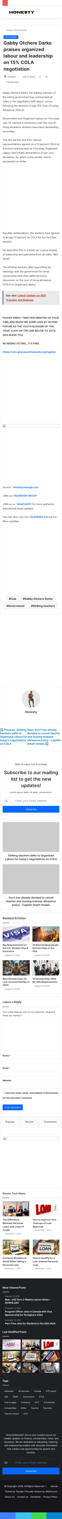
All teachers (23, 1391)
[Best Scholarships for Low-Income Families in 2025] (16, 967)
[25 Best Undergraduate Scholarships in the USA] (46, 934)
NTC (37, 1402)
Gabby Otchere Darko (38, 598)
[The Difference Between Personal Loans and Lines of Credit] (16, 1208)
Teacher (35, 1408)
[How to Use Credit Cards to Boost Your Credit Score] (31, 1368)
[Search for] (58, 13)
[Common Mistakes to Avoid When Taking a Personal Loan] (16, 1247)
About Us (10, 1496)
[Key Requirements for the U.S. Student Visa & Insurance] (16, 934)
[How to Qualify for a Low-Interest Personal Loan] (46, 1247)
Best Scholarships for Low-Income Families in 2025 (16, 981)
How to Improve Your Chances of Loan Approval (45, 1223)
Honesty (12, 76)
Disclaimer (36, 1496)
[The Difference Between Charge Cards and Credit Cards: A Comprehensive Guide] (11, 1368)
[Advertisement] (31, 199)
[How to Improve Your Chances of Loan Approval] (46, 1208)
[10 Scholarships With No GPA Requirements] (46, 967)
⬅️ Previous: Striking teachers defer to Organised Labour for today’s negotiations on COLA (13, 736)
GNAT (15, 1396)
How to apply (10, 1402)
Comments (50, 1121)
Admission (9, 1391)
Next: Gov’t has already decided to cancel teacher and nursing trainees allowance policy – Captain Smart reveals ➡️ (44, 736)
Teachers (47, 1408)
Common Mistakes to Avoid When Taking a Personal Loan (15, 1261)
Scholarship (49, 1402)
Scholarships (10, 1408)
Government (16, 606)
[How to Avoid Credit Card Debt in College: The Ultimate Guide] (50, 1368)
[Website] (31, 718)
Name (7, 1055)
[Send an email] (17, 76)
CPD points (51, 1391)
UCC (25, 1413)
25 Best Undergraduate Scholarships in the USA (45, 948)
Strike (23, 1408)
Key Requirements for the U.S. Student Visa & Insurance (15, 948)
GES (6, 1396)
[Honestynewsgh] (21, 12)
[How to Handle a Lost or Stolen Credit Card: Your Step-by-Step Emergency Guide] (50, 1356)
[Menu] (4, 13)
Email (6, 1068)
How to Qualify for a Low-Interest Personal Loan (45, 1261)
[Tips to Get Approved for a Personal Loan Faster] (11, 1344)
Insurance (25, 1402)
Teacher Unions (11, 1413)
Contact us (22, 1496)
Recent (29, 1121)
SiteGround (51, 1491)
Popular (10, 1121)
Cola (13, 598)
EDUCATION (20, 30)
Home (9, 30)
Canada (37, 1391)
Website (7, 1080)
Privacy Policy (50, 1496)
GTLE (41, 1396)
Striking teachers (44, 606)
